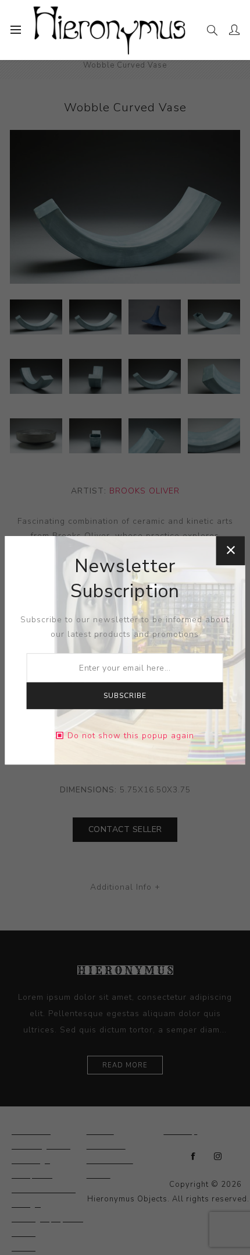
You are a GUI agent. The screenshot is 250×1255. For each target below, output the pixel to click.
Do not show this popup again (130, 735)
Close (230, 550)
